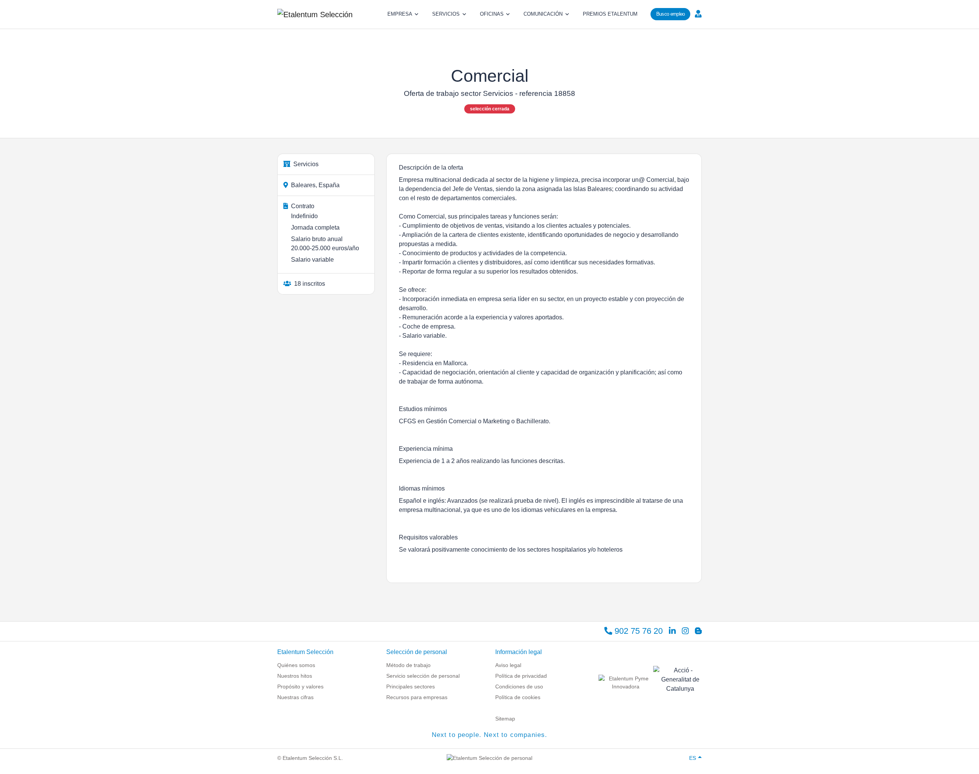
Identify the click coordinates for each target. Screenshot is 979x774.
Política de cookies (517, 697)
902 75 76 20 (637, 631)
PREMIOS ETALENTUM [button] (610, 14)
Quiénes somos (296, 665)
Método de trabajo (408, 665)
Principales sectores (410, 686)
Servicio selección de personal (423, 676)
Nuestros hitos (294, 676)
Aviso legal (508, 665)
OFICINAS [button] (492, 14)
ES (692, 758)
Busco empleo (670, 14)
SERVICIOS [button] (446, 14)
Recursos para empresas (416, 697)
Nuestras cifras (295, 697)
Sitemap (505, 719)
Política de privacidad (521, 676)
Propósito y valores (300, 686)
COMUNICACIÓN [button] (543, 14)
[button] (697, 13)
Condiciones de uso (519, 686)
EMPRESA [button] (399, 14)
